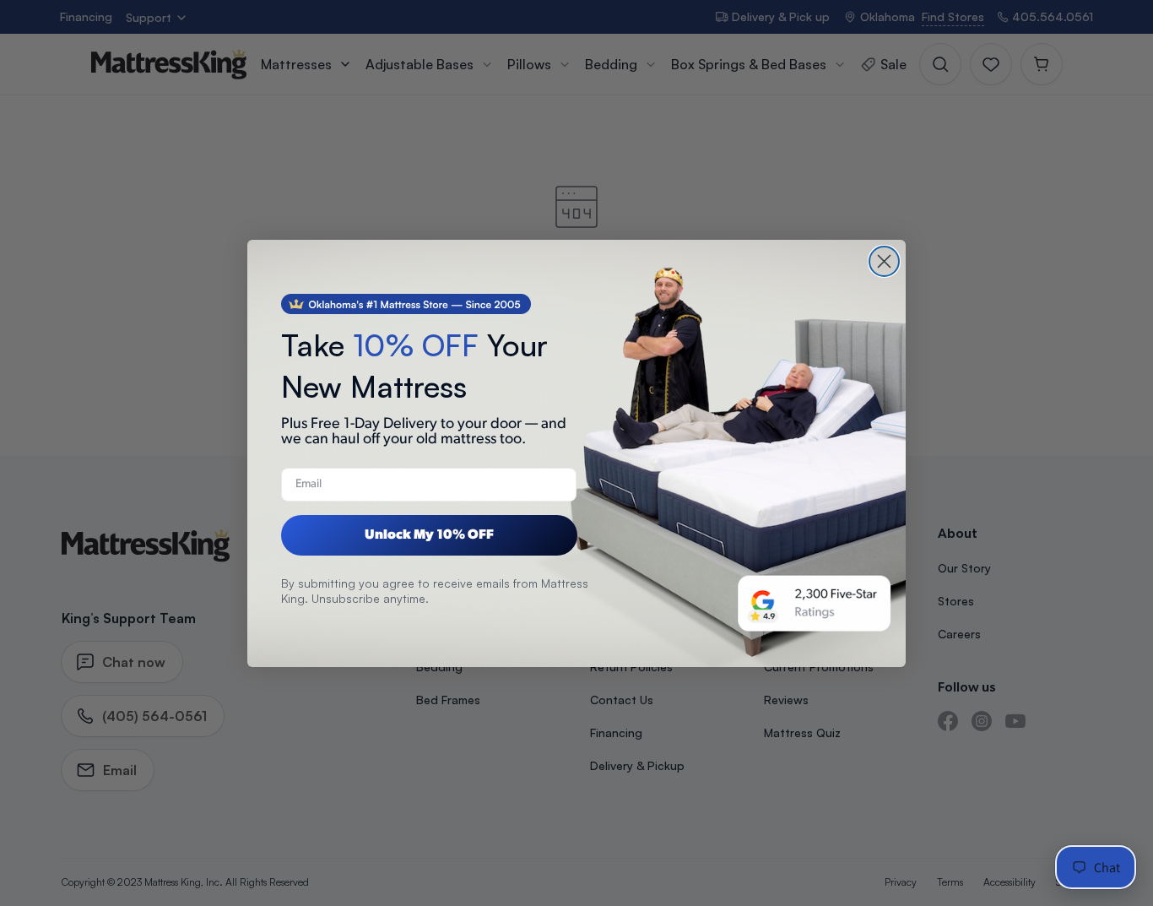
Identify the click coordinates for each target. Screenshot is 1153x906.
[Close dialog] (884, 261)
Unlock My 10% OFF (429, 535)
